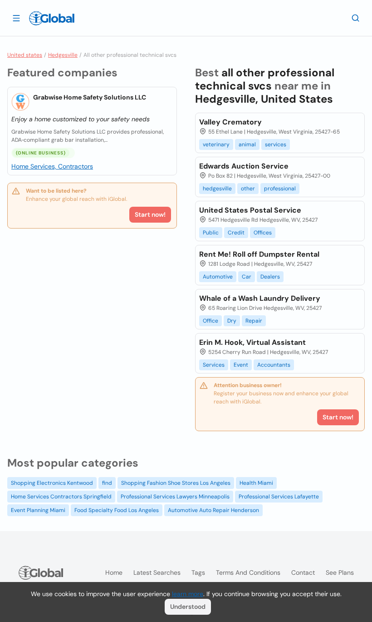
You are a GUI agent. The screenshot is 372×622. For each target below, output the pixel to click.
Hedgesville (63, 55)
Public (211, 232)
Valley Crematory (230, 122)
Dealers (270, 276)
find (107, 483)
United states (24, 55)
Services (214, 364)
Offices (263, 232)
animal (247, 144)
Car (246, 276)
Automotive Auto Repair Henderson (213, 510)
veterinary (216, 144)
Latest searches (157, 572)
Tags (198, 572)
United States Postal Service (250, 210)
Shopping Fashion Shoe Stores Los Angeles (175, 483)
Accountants (273, 364)
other (248, 188)
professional (280, 188)
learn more (187, 594)
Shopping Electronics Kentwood (52, 483)
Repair (253, 320)
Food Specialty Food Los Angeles (116, 510)
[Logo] (51, 18)
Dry (231, 320)
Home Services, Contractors (52, 166)
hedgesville (217, 188)
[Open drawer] (16, 18)
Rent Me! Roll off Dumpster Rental (259, 254)
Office (210, 320)
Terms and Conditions (248, 572)
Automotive (218, 276)
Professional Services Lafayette (279, 496)
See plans (340, 572)
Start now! (150, 214)
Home (113, 572)
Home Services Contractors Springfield (61, 496)
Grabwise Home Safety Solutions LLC (89, 97)
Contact (303, 572)
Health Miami (256, 483)
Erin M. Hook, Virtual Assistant (252, 342)
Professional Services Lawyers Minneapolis (175, 496)
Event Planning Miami (38, 510)
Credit (236, 232)
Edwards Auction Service (244, 166)
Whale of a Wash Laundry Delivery (259, 298)
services (275, 144)
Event (241, 364)
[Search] (356, 18)
